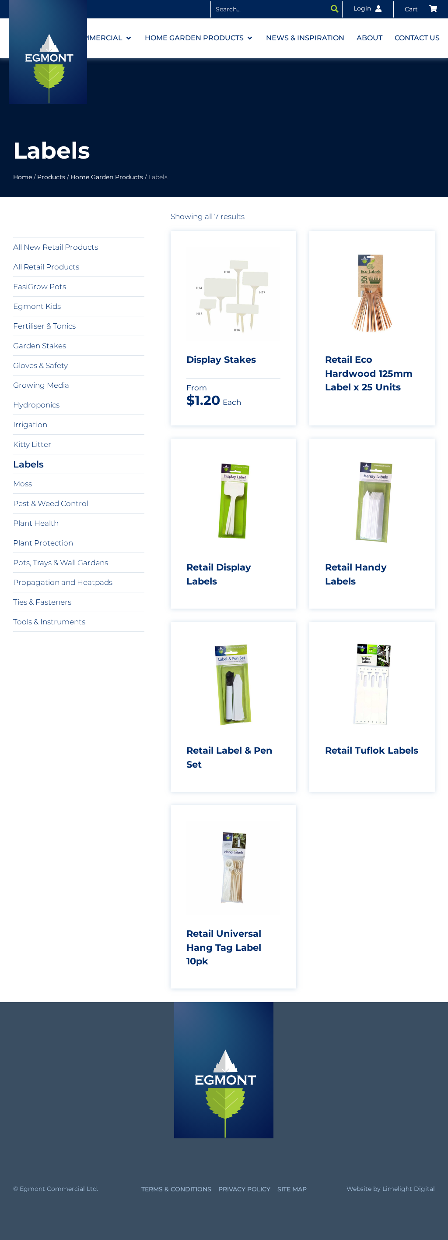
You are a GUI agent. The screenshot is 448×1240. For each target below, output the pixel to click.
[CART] (421, 9)
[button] (102, 38)
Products (51, 177)
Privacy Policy (244, 1189)
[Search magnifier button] (334, 8)
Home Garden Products (106, 177)
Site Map (292, 1189)
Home (22, 177)
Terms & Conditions (176, 1189)
